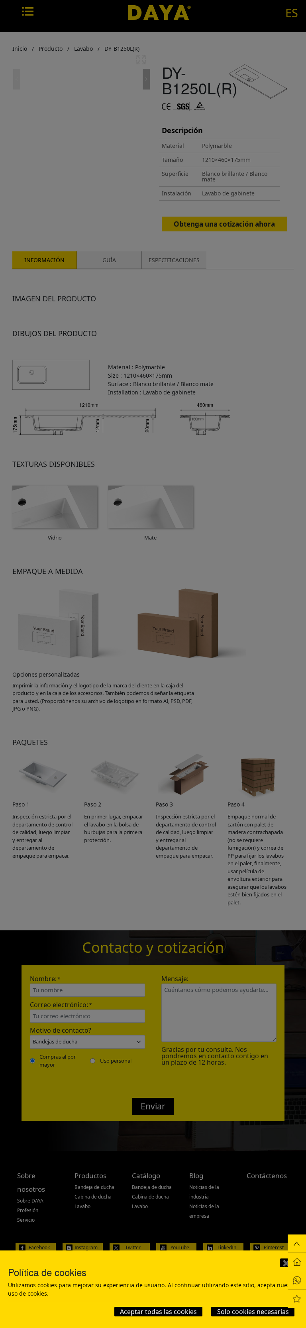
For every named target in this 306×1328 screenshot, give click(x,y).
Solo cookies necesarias (253, 1311)
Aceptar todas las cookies (158, 1311)
